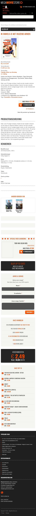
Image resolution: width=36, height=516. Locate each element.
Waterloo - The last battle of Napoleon (14, 395)
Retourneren (5, 466)
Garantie (4, 464)
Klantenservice (5, 470)
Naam (18, 285)
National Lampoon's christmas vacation (14, 378)
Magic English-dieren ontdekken (9, 446)
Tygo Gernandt (27, 76)
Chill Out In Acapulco (6, 452)
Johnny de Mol (5, 80)
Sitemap (7, 513)
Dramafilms (7, 97)
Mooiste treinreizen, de (7, 448)
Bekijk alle (4, 454)
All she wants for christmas (11, 401)
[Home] (18, 2)
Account (6, 7)
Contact (5, 12)
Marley (6, 384)
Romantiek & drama (16, 97)
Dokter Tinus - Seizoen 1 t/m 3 (9, 211)
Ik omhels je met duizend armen (18, 25)
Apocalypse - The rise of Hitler (8, 450)
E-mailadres (18, 293)
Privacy (2, 513)
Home (2, 25)
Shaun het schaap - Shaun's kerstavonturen (16, 407)
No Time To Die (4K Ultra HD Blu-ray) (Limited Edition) (13, 438)
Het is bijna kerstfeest (10, 424)
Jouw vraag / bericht (18, 301)
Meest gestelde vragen (7, 474)
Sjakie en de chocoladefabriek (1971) (10, 440)
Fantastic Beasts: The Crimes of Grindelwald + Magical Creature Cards (17, 444)
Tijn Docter (21, 78)
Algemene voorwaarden (7, 472)
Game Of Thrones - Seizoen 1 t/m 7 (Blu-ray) (19, 211)
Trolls (6, 418)
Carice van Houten (6, 76)
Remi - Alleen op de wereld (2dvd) (12, 412)
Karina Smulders (17, 76)
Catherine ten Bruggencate (9, 78)
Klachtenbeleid (5, 468)
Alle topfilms (6, 10)
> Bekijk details (30, 245)
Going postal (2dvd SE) (10, 390)
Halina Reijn (28, 78)
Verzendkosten (5, 462)
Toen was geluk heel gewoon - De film (14, 373)
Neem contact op (5, 496)
